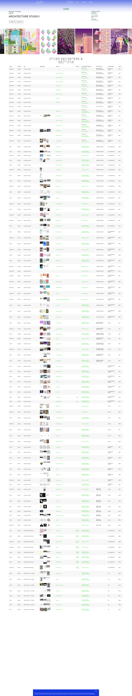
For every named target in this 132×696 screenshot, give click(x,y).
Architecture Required (86, 112)
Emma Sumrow (58, 85)
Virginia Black (58, 111)
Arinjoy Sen (58, 98)
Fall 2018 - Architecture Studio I (60, 50)
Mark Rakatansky (59, 609)
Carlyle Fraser (58, 255)
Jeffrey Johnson (59, 604)
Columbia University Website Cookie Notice (86, 694)
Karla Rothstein (58, 562)
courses (66, 9)
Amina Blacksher (59, 165)
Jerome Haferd (58, 343)
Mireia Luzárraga (59, 94)
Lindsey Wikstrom (59, 266)
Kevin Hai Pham (59, 115)
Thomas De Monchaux (65, 299)
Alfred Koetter (58, 489)
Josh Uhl (11, 13)
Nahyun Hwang (58, 567)
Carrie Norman (58, 447)
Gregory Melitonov (59, 160)
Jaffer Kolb (58, 386)
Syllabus (77, 397)
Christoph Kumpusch (59, 249)
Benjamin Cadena (59, 441)
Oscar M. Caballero (59, 81)
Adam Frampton (59, 495)
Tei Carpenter (58, 452)
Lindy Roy (57, 209)
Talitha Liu (57, 197)
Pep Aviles (58, 600)
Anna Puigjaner (58, 317)
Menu (77, 2)
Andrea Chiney (58, 155)
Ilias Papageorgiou (59, 457)
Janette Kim (58, 590)
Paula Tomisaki (58, 573)
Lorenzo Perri (58, 102)
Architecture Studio (85, 69)
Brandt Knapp (58, 480)
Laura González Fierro (60, 73)
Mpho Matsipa (58, 220)
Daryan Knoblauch (59, 77)
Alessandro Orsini (59, 237)
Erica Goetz (58, 501)
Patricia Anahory (59, 231)
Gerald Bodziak (58, 552)
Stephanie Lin (58, 406)
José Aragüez (58, 397)
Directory (83, 2)
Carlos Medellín (58, 140)
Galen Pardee (58, 89)
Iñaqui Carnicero (59, 484)
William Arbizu (58, 511)
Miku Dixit (57, 275)
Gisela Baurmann (59, 595)
